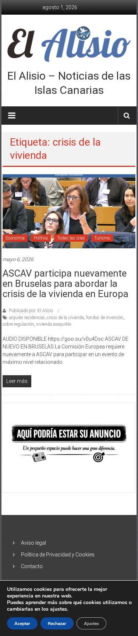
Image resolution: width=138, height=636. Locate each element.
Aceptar (22, 623)
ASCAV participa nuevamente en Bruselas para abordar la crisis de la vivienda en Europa (65, 283)
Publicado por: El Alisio (31, 310)
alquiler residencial (27, 317)
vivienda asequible (53, 324)
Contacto (32, 566)
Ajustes (91, 623)
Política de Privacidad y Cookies (58, 555)
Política (41, 238)
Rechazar (57, 623)
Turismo (102, 238)
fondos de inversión (104, 317)
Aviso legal (33, 543)
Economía (15, 238)
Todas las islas (71, 238)
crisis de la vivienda (65, 317)
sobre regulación (18, 324)
